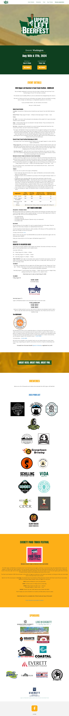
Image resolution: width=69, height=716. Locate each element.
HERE (24, 232)
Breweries (38, 2)
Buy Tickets (50, 2)
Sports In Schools (37, 345)
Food (44, 2)
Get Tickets (27, 67)
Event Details (31, 2)
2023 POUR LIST (34, 394)
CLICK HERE (38, 336)
